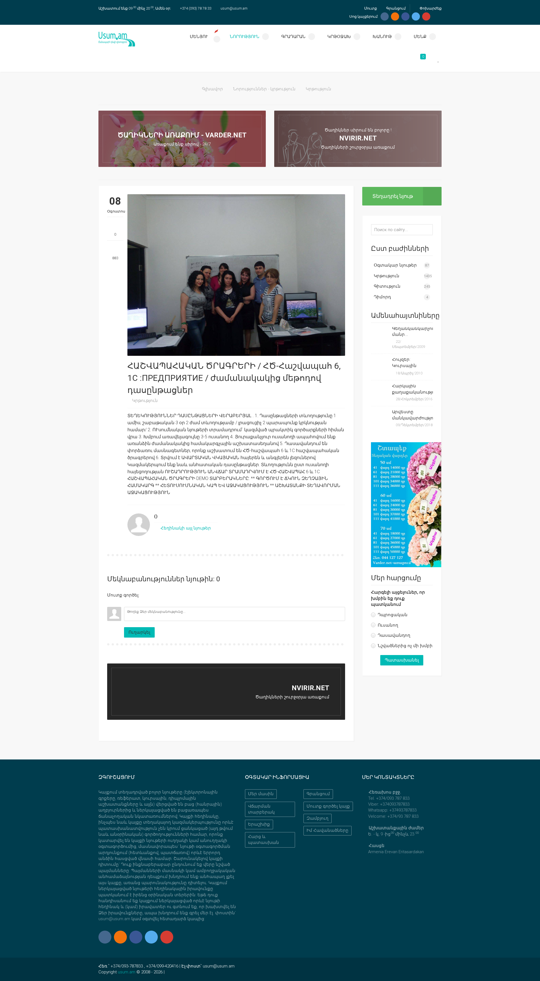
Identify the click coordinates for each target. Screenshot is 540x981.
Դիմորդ (382, 297)
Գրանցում (395, 8)
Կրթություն (318, 88)
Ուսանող (388, 625)
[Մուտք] (111, 602)
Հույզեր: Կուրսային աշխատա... (405, 363)
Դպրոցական (393, 614)
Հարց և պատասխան (263, 839)
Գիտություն (387, 286)
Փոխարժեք (430, 8)
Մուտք (370, 8)
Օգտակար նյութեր (395, 265)
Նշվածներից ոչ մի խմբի (405, 645)
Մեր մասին (261, 793)
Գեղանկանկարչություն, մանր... (412, 331)
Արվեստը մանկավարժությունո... (412, 414)
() (156, 516)
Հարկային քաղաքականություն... (412, 388)
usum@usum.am (234, 8)
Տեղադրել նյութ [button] (392, 196)
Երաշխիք (259, 824)
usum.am (126, 972)
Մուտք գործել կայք (328, 806)
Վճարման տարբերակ (261, 809)
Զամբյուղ (317, 818)
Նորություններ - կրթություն (264, 88)
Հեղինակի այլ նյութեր (185, 528)
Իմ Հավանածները (327, 830)
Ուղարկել (139, 632)
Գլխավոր (212, 88)
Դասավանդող (394, 635)
